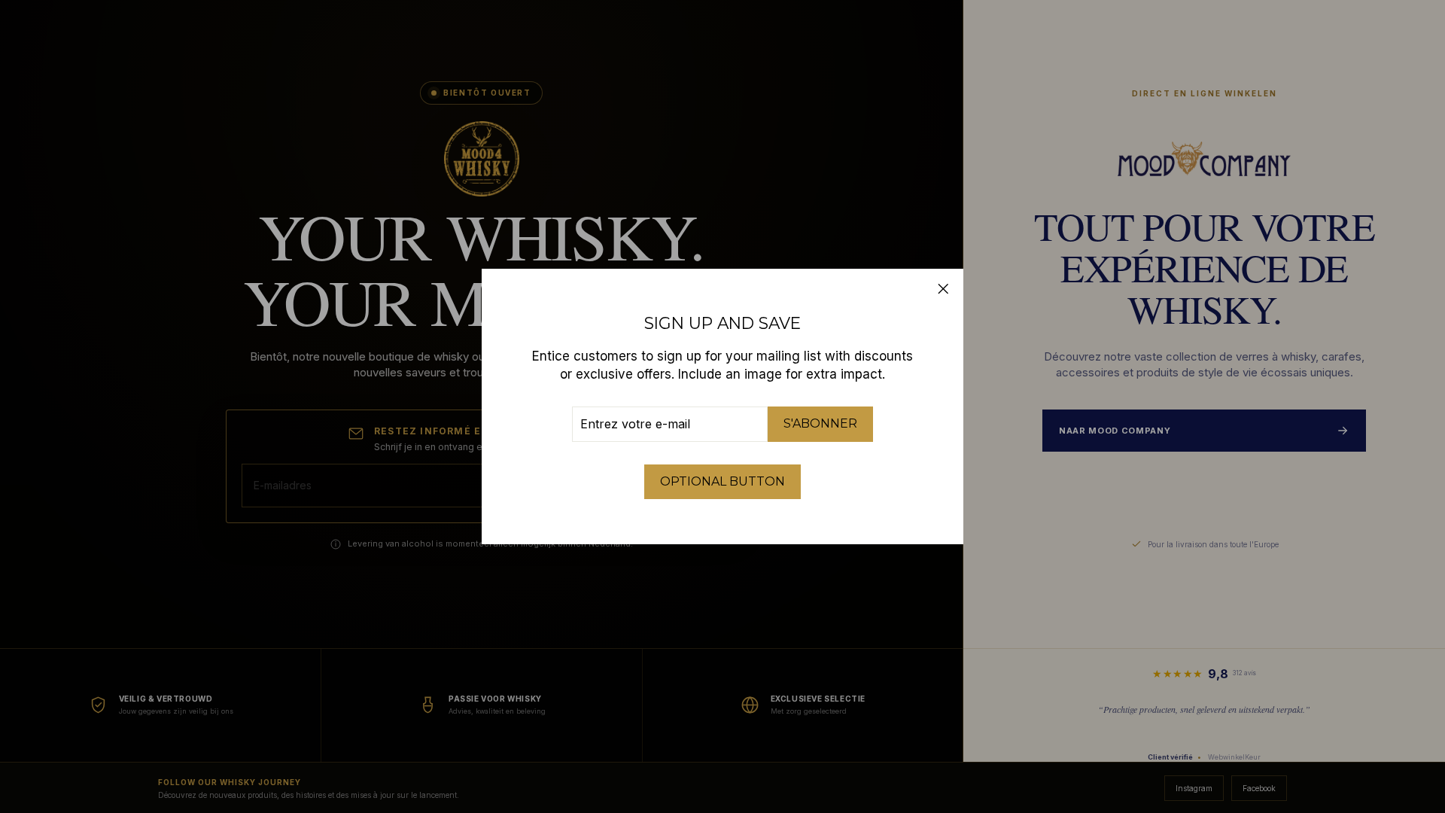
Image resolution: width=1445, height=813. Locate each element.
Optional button (722, 481)
